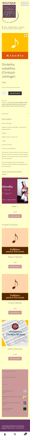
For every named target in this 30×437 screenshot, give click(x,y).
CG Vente (12, 426)
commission (11, 156)
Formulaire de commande (19, 154)
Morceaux (23, 104)
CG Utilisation (6, 426)
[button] (25, 35)
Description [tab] (5, 113)
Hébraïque (9, 104)
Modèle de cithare (12, 27)
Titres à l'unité (14, 106)
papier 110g (11, 164)
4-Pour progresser (19, 102)
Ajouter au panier (15, 93)
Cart (23, 433)
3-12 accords (21, 27)
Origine (8, 106)
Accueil (5, 27)
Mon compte (5, 434)
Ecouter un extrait (7, 144)
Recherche (15, 434)
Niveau (3, 106)
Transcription (21, 106)
